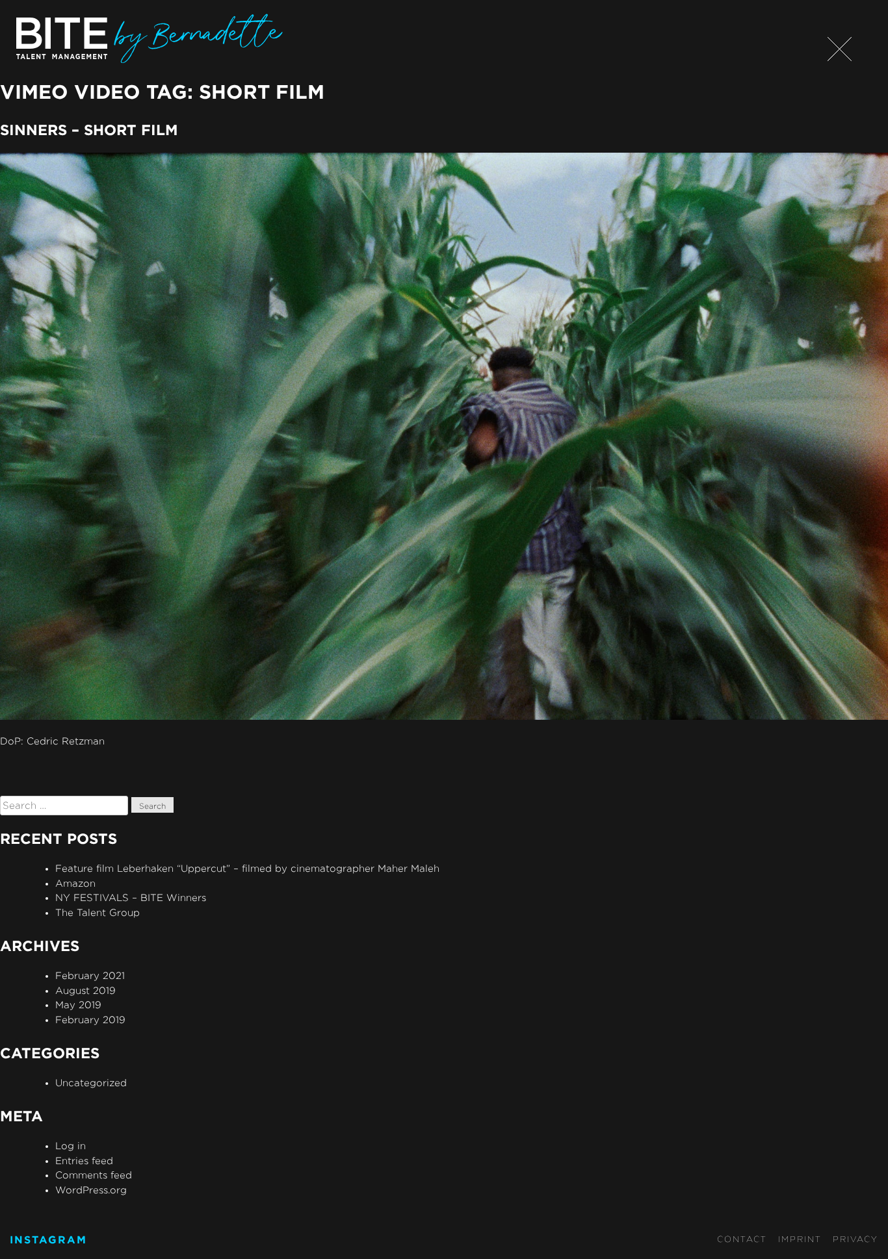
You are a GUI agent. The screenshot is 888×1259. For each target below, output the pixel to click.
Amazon (75, 883)
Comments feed (93, 1175)
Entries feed (84, 1160)
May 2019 (78, 1005)
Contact (742, 1238)
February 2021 (90, 975)
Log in (70, 1146)
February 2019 (90, 1019)
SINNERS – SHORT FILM (89, 129)
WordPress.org (91, 1190)
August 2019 (85, 990)
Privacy (855, 1238)
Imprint (800, 1238)
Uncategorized (91, 1082)
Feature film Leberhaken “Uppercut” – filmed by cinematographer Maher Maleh (247, 868)
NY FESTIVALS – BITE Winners (130, 897)
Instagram (48, 1239)
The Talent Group (97, 912)
